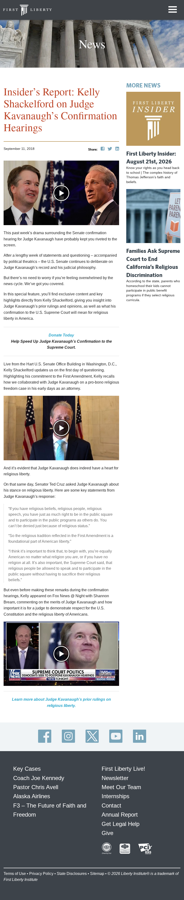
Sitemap (97, 874)
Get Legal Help (120, 824)
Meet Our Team (121, 787)
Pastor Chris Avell (35, 787)
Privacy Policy (41, 874)
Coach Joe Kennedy (38, 778)
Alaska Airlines (31, 796)
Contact (111, 805)
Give (107, 833)
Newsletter (115, 778)
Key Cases (27, 768)
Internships (115, 796)
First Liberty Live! (123, 768)
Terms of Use (15, 874)
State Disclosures (72, 874)
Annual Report (120, 814)
